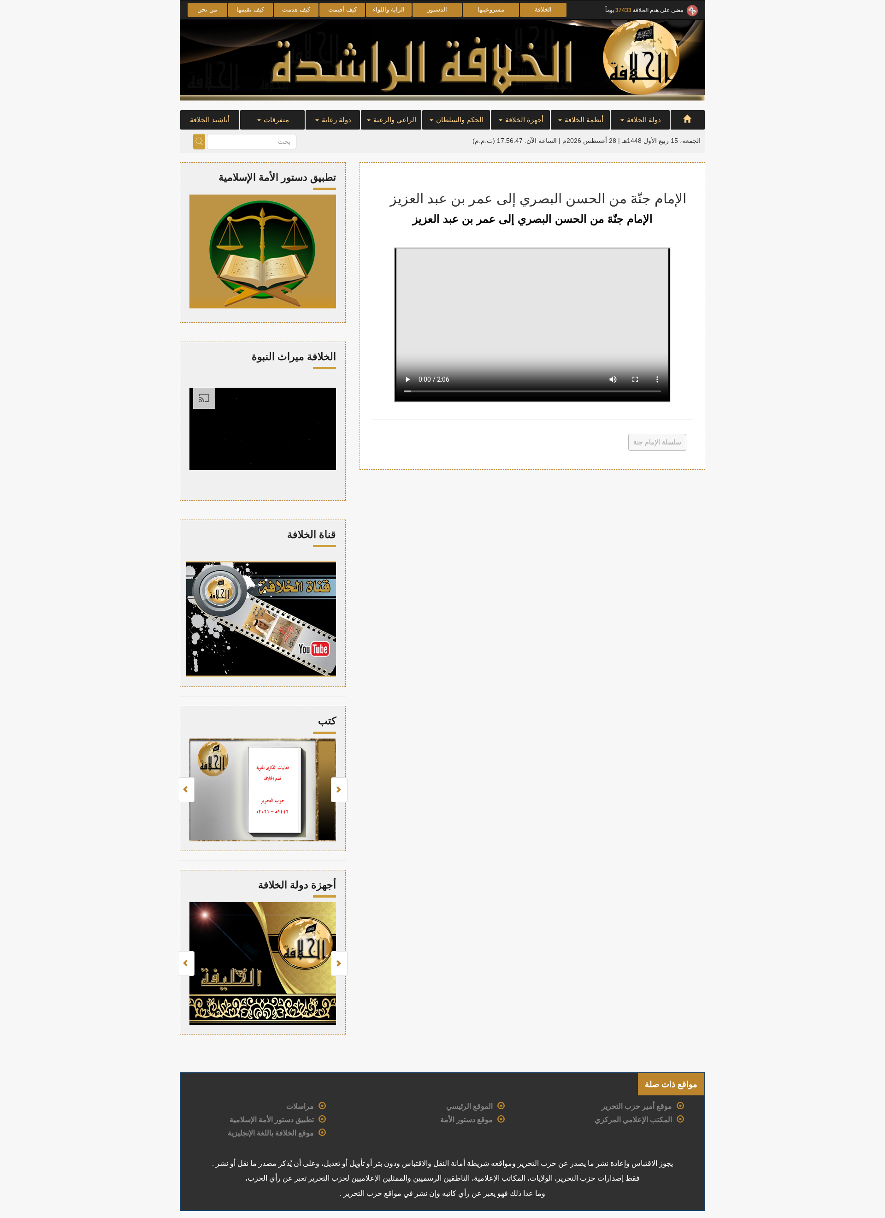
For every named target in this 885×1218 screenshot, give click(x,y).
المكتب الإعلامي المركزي (633, 1119)
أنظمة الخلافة (583, 120)
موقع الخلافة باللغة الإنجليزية (271, 1133)
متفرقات (275, 120)
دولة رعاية (335, 120)
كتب (327, 721)
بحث (199, 141)
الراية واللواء (389, 9)
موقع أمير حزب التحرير (637, 1106)
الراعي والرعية (394, 120)
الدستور (437, 9)
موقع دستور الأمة (466, 1119)
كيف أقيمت (342, 9)
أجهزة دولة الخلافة (297, 885)
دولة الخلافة (643, 120)
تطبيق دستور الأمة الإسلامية (272, 1119)
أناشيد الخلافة (210, 120)
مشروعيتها (491, 9)
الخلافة (543, 9)
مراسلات (300, 1106)
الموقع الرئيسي (469, 1106)
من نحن (207, 9)
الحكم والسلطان (459, 120)
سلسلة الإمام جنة (657, 442)
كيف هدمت (296, 9)
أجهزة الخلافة (523, 120)
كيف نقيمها (250, 9)
